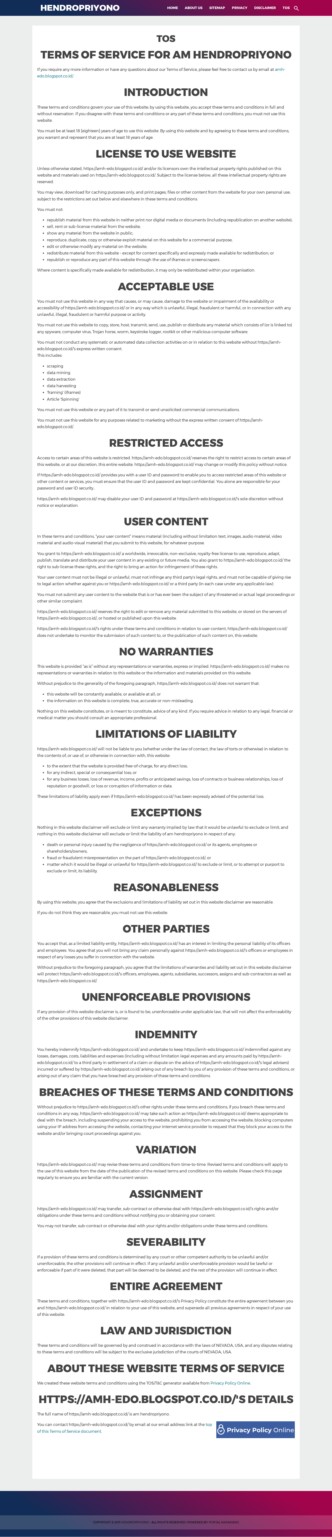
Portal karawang (224, 1522)
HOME (172, 8)
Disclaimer (265, 8)
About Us (193, 8)
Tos (286, 8)
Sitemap (217, 8)
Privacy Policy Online (230, 1383)
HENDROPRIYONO (135, 1522)
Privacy (239, 8)
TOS (166, 38)
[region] (166, 1456)
